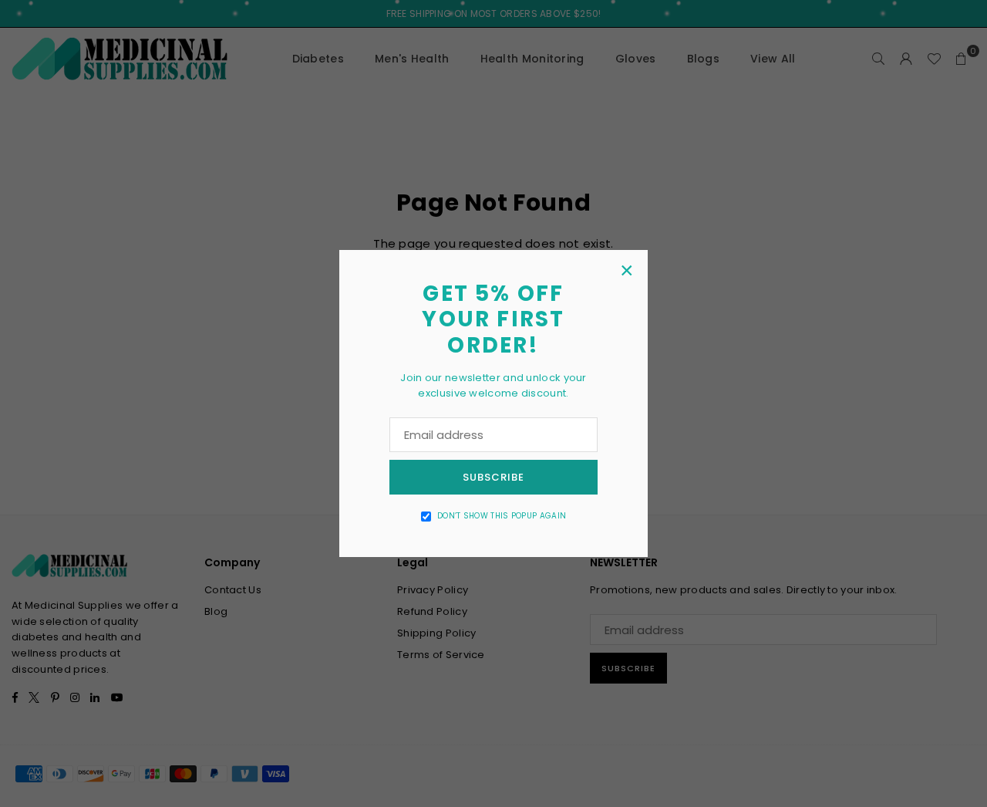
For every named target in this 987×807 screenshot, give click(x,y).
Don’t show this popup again (501, 516)
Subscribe (493, 477)
